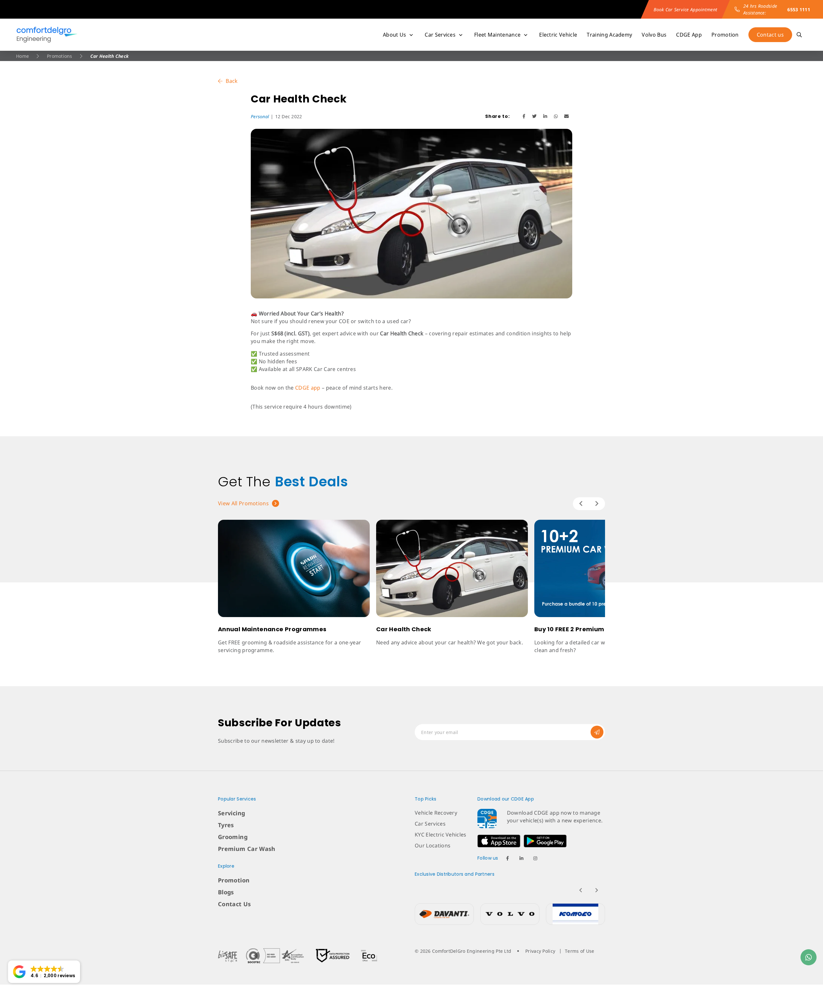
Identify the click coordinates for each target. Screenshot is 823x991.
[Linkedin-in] (521, 858)
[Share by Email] (566, 115)
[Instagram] (535, 858)
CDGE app (308, 387)
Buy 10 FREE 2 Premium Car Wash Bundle (597, 629)
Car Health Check (403, 629)
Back (232, 80)
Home (22, 56)
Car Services (440, 34)
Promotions (59, 56)
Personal (260, 116)
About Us (394, 34)
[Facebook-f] (507, 858)
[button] (44, 971)
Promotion (725, 34)
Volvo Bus (654, 34)
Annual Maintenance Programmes (272, 629)
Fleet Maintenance (497, 34)
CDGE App (689, 34)
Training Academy (609, 34)
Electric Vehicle (558, 34)
